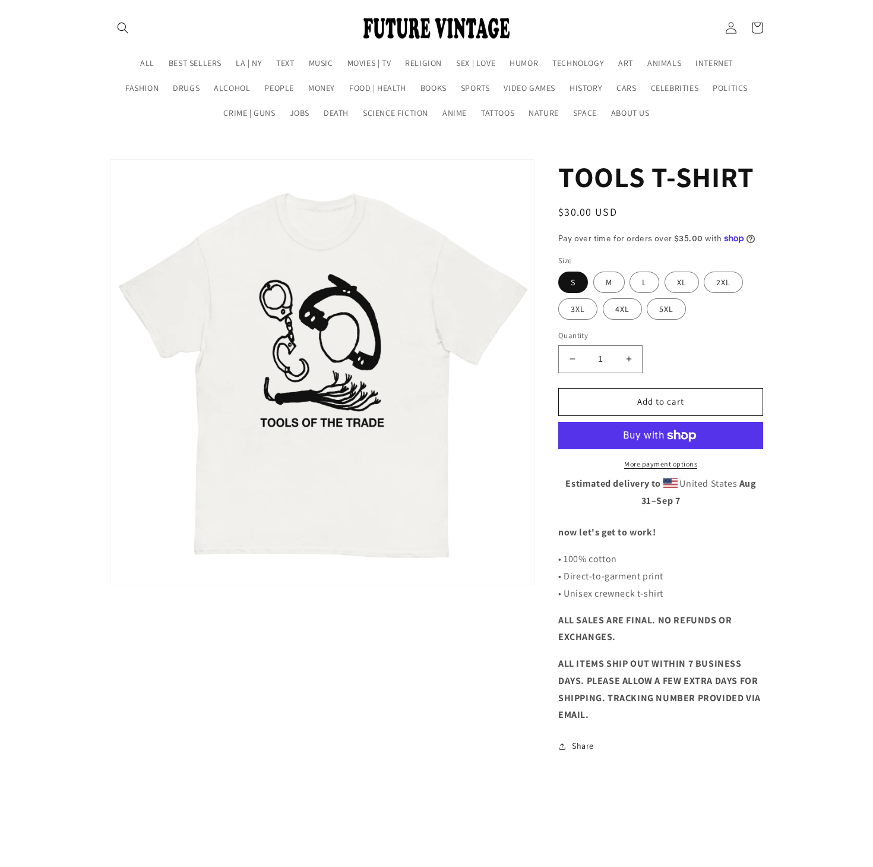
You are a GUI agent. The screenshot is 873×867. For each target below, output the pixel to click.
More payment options (660, 463)
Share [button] (583, 745)
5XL (666, 309)
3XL (578, 309)
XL (682, 282)
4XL (622, 309)
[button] (123, 28)
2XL (723, 282)
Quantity (573, 335)
